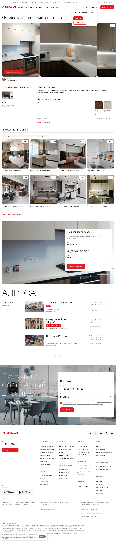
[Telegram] (112, 433)
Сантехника (44, 482)
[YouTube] (101, 433)
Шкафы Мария (45, 455)
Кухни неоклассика (46, 452)
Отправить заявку (76, 266)
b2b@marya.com (84, 506)
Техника (42, 479)
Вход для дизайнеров (103, 467)
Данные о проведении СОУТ (48, 509)
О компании (100, 476)
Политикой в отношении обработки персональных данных (17, 536)
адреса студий (66, 2)
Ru (98, 2)
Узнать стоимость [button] (13, 72)
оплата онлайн (44, 2)
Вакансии (99, 490)
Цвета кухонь (63, 470)
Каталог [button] (21, 7)
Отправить (67, 409)
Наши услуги (81, 461)
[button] (93, 7)
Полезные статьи (65, 449)
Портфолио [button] (30, 7)
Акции (47, 7)
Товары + (43, 471)
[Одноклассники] (96, 433)
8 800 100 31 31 (109, 2)
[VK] (90, 433)
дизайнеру (34, 2)
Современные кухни (47, 446)
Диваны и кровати (46, 476)
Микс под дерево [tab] (36, 136)
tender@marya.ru (45, 506)
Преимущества (45, 464)
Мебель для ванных (47, 458)
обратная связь (55, 2)
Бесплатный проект (84, 466)
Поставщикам (101, 455)
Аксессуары (44, 485)
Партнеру (99, 441)
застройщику (25, 2)
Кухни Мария (44, 441)
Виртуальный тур (102, 487)
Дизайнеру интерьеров (104, 452)
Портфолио (62, 441)
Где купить (80, 482)
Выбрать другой (80, 22)
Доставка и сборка (83, 472)
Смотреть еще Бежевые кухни (13, 214)
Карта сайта (100, 493)
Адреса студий (82, 486)
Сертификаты (63, 479)
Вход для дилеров (102, 462)
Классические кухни (47, 449)
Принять (42, 536)
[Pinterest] (106, 433)
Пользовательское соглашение (88, 509)
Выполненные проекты (66, 446)
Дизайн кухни (63, 455)
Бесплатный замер (83, 469)
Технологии (44, 461)
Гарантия (80, 475)
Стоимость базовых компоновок (84, 453)
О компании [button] (55, 7)
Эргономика (63, 476)
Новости (99, 484)
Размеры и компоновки (67, 458)
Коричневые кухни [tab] (16, 136)
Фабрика (99, 481)
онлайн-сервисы (78, 2)
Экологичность (64, 473)
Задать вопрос (10, 450)
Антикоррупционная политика (88, 516)
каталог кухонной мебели (21, 504)
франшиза (16, 2)
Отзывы (61, 452)
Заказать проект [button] (107, 7)
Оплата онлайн (82, 449)
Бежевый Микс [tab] (26, 136)
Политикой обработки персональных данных (90, 276)
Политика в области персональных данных (91, 513)
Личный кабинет (83, 446)
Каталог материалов (65, 465)
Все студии (58, 356)
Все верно (78, 18)
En (100, 2)
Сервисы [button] (39, 7)
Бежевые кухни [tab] (7, 136)
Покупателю (81, 441)
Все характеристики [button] (44, 122)
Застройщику (100, 449)
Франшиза (99, 446)
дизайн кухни (9, 504)
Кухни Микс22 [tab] (45, 136)
